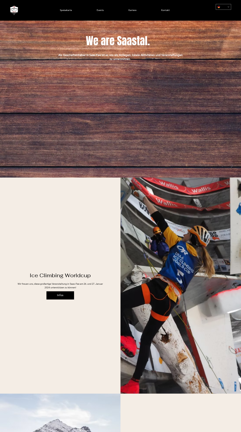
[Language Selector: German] (223, 7)
